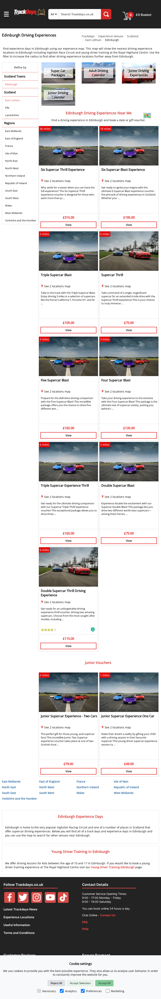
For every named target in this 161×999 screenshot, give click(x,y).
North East (11, 161)
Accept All (104, 983)
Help (85, 928)
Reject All (56, 983)
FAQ (85, 922)
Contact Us (107, 915)
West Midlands (13, 213)
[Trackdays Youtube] (50, 902)
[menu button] (6, 14)
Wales (8, 205)
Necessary (49, 991)
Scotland (132, 36)
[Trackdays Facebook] (10, 902)
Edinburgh (11, 84)
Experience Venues (110, 36)
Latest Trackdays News (20, 909)
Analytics (71, 991)
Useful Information (17, 925)
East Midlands (13, 131)
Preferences (94, 991)
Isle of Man (11, 153)
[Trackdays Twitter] (23, 902)
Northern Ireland (15, 175)
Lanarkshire (12, 115)
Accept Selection (80, 983)
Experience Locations (19, 917)
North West (12, 168)
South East (11, 190)
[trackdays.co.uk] (30, 15)
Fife (7, 107)
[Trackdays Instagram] (37, 902)
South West (12, 198)
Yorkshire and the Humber (20, 220)
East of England (14, 138)
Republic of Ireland (16, 183)
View (68, 225)
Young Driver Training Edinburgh (112, 867)
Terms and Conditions (19, 933)
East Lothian (93, 40)
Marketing (117, 991)
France (9, 146)
